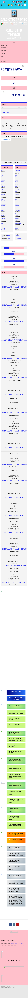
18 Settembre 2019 (14, 571)
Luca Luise (3, 170)
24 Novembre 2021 (14, 487)
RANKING (2, 59)
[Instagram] (14, 924)
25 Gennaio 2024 (14, 384)
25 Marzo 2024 (14, 365)
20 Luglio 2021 (14, 503)
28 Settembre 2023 (14, 402)
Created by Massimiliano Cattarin (8, 987)
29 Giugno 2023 (14, 418)
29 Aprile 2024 (14, 346)
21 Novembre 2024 (14, 311)
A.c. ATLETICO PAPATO (7, 110)
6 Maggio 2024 (14, 327)
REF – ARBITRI (3, 62)
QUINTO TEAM (5, 112)
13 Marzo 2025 (14, 276)
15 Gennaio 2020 (14, 555)
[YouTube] (17, 924)
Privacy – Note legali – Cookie (17, 943)
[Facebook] (10, 924)
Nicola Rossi (18, 223)
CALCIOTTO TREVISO (14, 32)
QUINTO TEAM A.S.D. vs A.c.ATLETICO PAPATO (14, 582)
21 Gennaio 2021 (14, 521)
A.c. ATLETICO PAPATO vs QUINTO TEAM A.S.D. (14, 322)
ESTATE (2, 56)
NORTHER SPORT (4, 45)
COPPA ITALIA (3, 50)
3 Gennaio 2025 (14, 293)
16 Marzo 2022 (14, 470)
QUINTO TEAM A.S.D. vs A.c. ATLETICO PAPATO (14, 287)
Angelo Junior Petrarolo (3, 175)
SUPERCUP (3, 53)
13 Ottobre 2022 (14, 453)
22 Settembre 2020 (14, 538)
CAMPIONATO (3, 48)
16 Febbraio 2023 (14, 437)
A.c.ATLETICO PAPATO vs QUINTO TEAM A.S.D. (14, 566)
